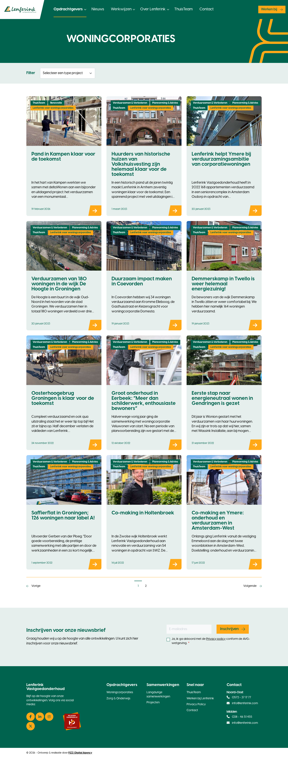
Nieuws (98, 9)
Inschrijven (229, 629)
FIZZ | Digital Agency (80, 752)
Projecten (153, 702)
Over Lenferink (153, 9)
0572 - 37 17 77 (241, 697)
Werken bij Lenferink (200, 698)
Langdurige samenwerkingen (158, 694)
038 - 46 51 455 (241, 717)
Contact (206, 9)
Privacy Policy (196, 704)
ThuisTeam (183, 9)
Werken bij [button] (269, 9)
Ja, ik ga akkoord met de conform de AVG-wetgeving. (211, 641)
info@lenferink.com (245, 703)
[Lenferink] (22, 9)
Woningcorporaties (119, 692)
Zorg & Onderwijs (118, 698)
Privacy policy (216, 639)
